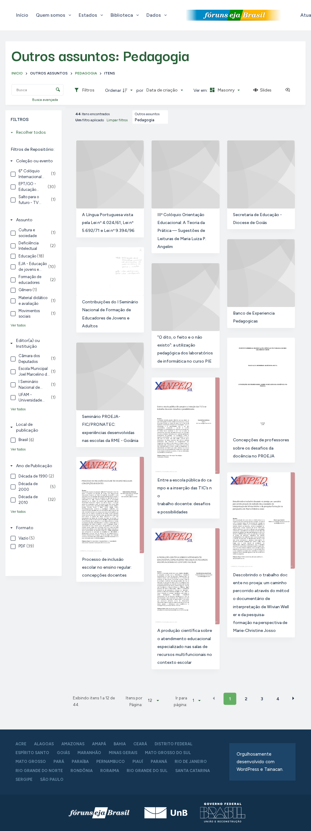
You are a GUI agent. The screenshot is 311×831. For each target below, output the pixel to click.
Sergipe (23, 779)
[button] (213, 698)
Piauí (137, 761)
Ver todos (18, 325)
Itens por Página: (134, 701)
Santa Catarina (192, 770)
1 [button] (230, 699)
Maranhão (89, 752)
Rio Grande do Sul (147, 770)
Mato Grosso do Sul (168, 752)
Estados (88, 15)
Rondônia (81, 770)
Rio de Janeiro (191, 761)
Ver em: (201, 90)
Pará (58, 761)
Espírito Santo (32, 752)
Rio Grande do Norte (39, 770)
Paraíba (80, 761)
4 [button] (277, 699)
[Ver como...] (289, 90)
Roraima (109, 770)
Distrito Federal (174, 744)
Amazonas (72, 744)
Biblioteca (122, 15)
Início (22, 15)
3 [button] (262, 699)
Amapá (99, 744)
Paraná (159, 761)
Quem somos (50, 15)
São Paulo (51, 779)
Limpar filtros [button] (117, 120)
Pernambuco (110, 761)
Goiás (63, 752)
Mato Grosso (30, 761)
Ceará (140, 744)
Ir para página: (180, 701)
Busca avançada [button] (45, 100)
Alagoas (44, 744)
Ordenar (113, 90)
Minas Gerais (123, 752)
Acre (20, 744)
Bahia (120, 744)
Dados (153, 15)
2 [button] (246, 699)
